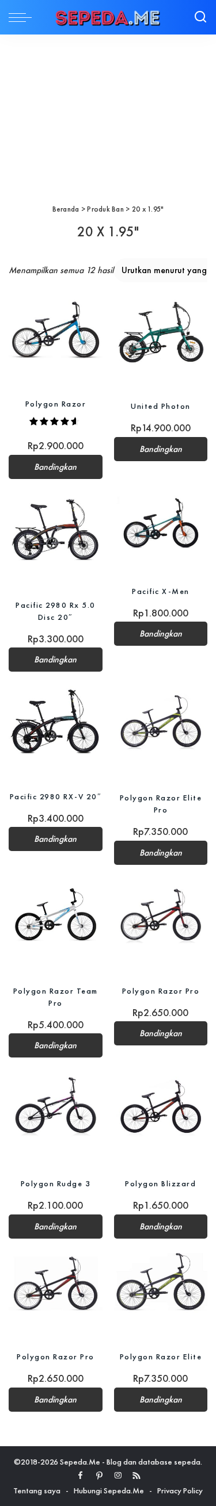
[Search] (200, 17)
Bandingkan (55, 467)
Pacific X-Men (161, 591)
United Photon (161, 406)
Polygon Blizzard (160, 1183)
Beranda (65, 209)
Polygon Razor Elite (161, 1356)
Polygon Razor (55, 403)
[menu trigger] (23, 17)
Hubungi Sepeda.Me (109, 1490)
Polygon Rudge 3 (56, 1183)
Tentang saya (36, 1490)
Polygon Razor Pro (161, 991)
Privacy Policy (180, 1490)
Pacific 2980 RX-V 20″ (56, 796)
